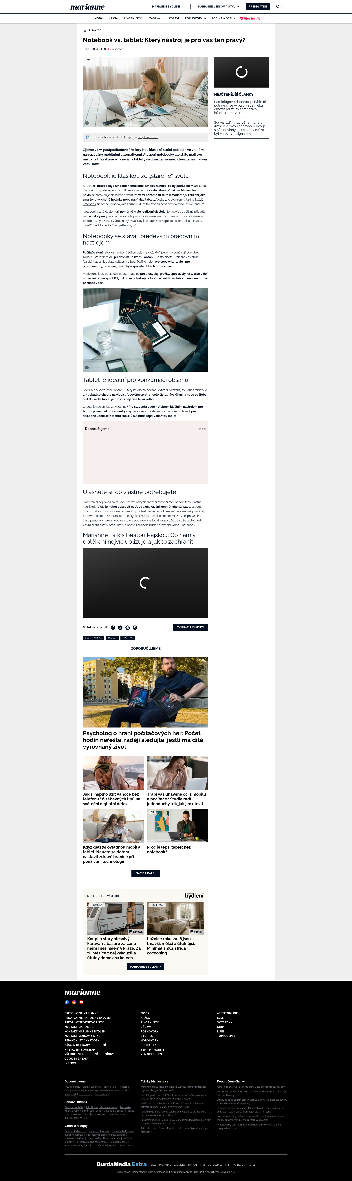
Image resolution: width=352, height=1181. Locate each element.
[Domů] (90, 6)
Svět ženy (224, 1022)
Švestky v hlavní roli (99, 1131)
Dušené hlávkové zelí (75, 1131)
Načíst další (145, 873)
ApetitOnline (227, 1013)
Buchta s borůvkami (96, 1145)
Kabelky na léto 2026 (95, 1114)
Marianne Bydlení (166, 6)
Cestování (77, 1090)
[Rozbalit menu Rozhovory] (204, 18)
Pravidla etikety (72, 1087)
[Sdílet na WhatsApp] (135, 627)
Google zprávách (148, 137)
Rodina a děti (222, 18)
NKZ (202, 1165)
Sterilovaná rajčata (74, 1138)
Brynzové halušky (74, 1145)
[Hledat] (278, 6)
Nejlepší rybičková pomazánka (91, 1142)
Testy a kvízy (110, 1087)
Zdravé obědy (102, 1094)
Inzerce (71, 1063)
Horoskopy (149, 1040)
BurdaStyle (215, 1165)
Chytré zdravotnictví (114, 1111)
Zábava (154, 18)
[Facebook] (67, 1002)
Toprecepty (226, 1035)
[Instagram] (74, 1002)
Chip (220, 1026)
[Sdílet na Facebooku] (113, 627)
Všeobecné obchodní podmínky (89, 1054)
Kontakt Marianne (79, 1026)
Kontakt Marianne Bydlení (85, 1031)
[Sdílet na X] (120, 627)
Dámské (192, 1165)
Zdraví (174, 18)
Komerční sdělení (95, 49)
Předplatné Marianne (81, 1013)
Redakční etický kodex (82, 1040)
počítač (128, 637)
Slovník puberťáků (92, 1087)
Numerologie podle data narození (102, 1090)
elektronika (93, 637)
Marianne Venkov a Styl (216, 6)
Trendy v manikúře (74, 1107)
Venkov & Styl (152, 1054)
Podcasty (148, 1045)
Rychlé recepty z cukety (121, 1145)
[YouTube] (81, 1002)
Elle (220, 1017)
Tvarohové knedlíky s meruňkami (103, 1138)
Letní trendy (85, 1094)
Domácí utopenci (118, 1142)
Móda (98, 18)
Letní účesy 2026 (117, 1114)
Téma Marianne (152, 1049)
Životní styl (133, 18)
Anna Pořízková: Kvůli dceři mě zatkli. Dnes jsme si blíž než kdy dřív (251, 1087)
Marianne (165, 1165)
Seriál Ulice (95, 1111)
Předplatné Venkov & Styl (85, 1022)
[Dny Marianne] (250, 18)
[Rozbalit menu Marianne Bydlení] (181, 6)
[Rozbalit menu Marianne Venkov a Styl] (237, 6)
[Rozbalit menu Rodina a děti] (233, 18)
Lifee (221, 1031)
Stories (147, 1035)
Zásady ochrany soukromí (85, 1045)
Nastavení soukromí (80, 1049)
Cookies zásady (77, 1058)
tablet (112, 637)
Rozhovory (194, 18)
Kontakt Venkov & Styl (82, 1035)
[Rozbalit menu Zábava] (161, 18)
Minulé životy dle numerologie (101, 1107)
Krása (113, 18)
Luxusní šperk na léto (76, 1118)
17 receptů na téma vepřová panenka (107, 1135)
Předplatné (258, 6)
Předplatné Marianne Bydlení (88, 1017)
